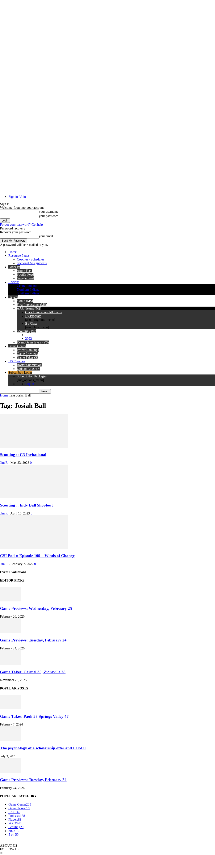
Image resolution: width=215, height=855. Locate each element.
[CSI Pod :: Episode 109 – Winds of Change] (34, 547)
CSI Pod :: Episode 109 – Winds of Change (37, 555)
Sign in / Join (17, 196)
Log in (29, 384)
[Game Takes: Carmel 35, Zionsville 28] (10, 664)
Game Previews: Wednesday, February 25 (36, 608)
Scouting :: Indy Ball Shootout (26, 505)
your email (46, 236)
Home (4, 395)
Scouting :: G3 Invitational (23, 454)
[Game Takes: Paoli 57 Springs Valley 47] (10, 708)
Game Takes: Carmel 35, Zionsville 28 (33, 672)
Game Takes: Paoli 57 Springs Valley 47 (34, 716)
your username (48, 211)
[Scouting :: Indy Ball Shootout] (34, 497)
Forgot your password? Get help (21, 224)
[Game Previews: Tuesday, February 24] (10, 632)
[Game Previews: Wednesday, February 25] (10, 600)
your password (48, 216)
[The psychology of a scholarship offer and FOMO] (10, 740)
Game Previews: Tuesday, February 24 (33, 640)
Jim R (4, 462)
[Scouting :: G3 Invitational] (34, 446)
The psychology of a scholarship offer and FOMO (43, 748)
